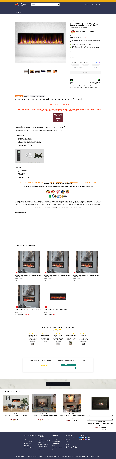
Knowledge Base (56, 443)
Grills (25, 439)
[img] (58, 329)
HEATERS (40, 9)
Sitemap (40, 448)
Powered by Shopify (95, 456)
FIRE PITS (30, 9)
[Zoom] (40, 42)
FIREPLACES (20, 9)
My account (54, 449)
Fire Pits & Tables (28, 441)
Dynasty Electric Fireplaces (86, 21)
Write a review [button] (68, 364)
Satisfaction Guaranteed (44, 440)
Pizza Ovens (26, 445)
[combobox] (45, 4)
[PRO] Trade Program (57, 447)
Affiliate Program (42, 450)
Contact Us (54, 439)
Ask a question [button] (68, 368)
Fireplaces (26, 437)
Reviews (53, 445)
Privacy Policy (41, 442)
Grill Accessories (28, 449)
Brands (28, 456)
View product (16, 404)
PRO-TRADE (77, 9)
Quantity (72, 52)
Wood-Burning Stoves (29, 447)
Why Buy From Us (56, 441)
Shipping (72, 57)
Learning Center (88, 9)
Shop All (19, 12)
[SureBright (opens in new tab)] (98, 62)
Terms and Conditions (43, 444)
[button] (25, 338)
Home (71, 21)
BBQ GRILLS (50, 9)
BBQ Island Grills (27, 443)
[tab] (19, 96)
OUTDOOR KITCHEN (63, 9)
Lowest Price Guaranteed (44, 438)
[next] (113, 412)
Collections (76, 21)
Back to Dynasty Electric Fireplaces (59, 384)
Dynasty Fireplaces (75, 27)
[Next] (65, 71)
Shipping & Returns (42, 446)
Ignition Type (89, 417)
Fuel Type (89, 413)
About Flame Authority (57, 437)
